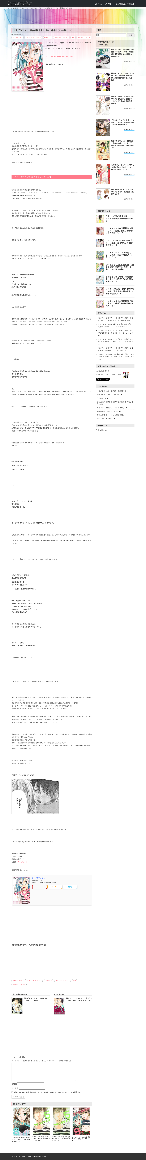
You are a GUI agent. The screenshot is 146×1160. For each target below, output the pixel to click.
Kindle (54, 887)
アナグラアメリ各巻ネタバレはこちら (59, 56)
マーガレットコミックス (33, 38)
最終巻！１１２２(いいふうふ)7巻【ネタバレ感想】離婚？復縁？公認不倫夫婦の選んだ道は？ (122, 76)
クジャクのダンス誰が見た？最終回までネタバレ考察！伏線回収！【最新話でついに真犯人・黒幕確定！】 (122, 52)
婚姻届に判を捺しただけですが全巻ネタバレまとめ (115, 403)
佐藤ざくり (47, 38)
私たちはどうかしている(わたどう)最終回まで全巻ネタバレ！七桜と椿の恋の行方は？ (122, 167)
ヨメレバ (40, 880)
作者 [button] (109, 4)
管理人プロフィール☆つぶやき (110, 415)
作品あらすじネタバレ (61, 38)
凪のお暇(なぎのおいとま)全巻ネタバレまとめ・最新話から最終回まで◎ (122, 191)
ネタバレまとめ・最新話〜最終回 (112, 391)
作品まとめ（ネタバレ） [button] (126, 4)
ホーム (99, 4)
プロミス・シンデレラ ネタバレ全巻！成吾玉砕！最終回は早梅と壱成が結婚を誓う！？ (122, 122)
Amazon (39, 887)
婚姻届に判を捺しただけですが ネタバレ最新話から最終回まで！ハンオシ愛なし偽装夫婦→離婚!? (122, 99)
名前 (14, 1084)
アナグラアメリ (17, 38)
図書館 (70, 887)
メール (15, 1088)
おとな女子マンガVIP (23, 1156)
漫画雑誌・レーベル (84, 38)
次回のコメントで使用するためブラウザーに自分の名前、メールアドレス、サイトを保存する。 (47, 1092)
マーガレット (22, 862)
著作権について (103, 430)
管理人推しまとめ (105, 419)
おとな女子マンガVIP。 (20, 4)
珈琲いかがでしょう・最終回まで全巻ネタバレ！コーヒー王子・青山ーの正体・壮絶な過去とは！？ (122, 144)
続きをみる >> (129, 61)
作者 (73, 38)
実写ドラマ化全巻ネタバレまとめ (111, 408)
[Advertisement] (73, 17)
